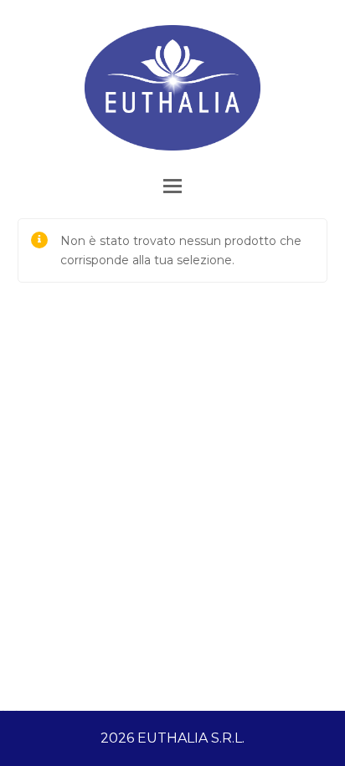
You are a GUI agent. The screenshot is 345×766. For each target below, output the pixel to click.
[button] (172, 186)
